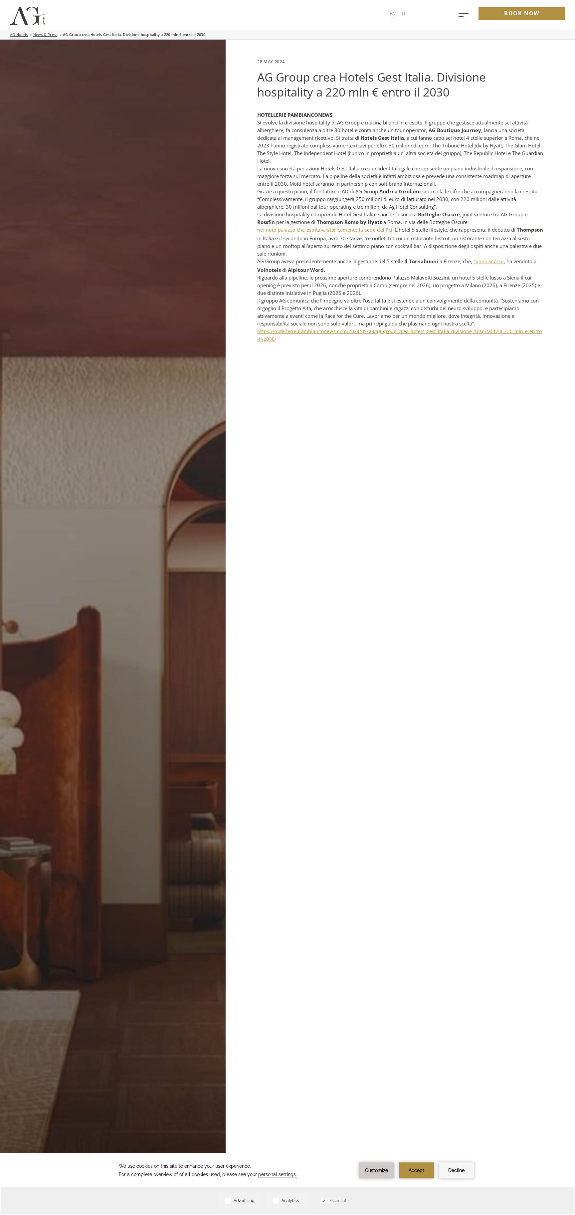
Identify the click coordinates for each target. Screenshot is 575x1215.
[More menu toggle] (463, 13)
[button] (398, 13)
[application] (287, 1184)
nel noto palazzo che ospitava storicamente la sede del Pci (324, 230)
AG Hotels (19, 34)
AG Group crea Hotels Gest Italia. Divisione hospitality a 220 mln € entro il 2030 (134, 34)
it (404, 13)
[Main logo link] (27, 23)
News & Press (45, 34)
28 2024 (271, 62)
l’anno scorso (489, 261)
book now (521, 13)
